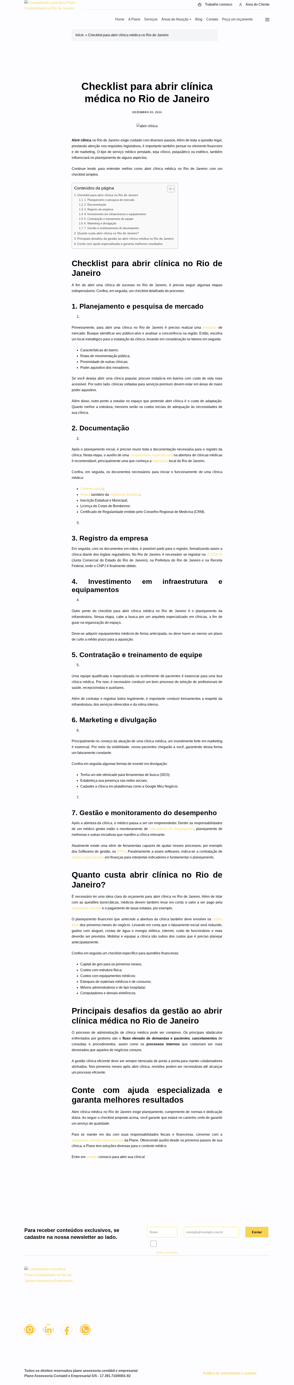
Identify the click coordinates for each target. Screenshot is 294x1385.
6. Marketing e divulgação (100, 223)
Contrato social (91, 489)
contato (91, 1157)
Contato (212, 19)
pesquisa (210, 327)
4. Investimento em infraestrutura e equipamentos (115, 214)
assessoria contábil (86, 908)
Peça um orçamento (237, 19)
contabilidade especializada (151, 455)
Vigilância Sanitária (125, 494)
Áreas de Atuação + (176, 19)
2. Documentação (95, 204)
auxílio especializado (88, 857)
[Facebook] (66, 1329)
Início (80, 35)
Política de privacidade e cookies (230, 1373)
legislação (160, 461)
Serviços (151, 19)
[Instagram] (29, 1329)
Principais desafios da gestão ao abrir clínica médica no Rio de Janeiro (125, 238)
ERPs (121, 851)
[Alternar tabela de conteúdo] (169, 188)
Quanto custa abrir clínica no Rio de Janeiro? (108, 233)
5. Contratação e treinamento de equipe (108, 218)
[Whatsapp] (85, 1329)
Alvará (85, 494)
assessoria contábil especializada (98, 1140)
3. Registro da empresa (98, 209)
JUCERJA (214, 554)
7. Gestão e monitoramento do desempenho (111, 228)
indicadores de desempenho (171, 829)
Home (119, 19)
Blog (198, 19)
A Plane (134, 19)
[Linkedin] (48, 1329)
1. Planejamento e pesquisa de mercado (109, 200)
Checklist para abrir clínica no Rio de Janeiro (107, 195)
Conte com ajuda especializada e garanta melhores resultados (119, 243)
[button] (176, 19)
